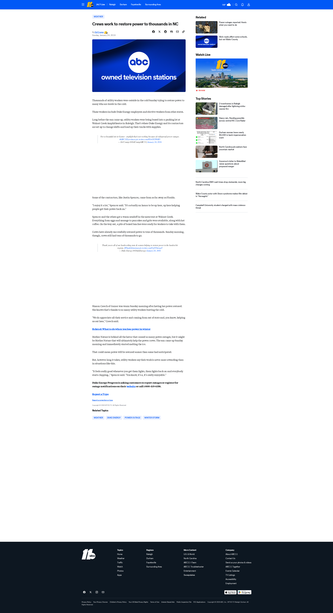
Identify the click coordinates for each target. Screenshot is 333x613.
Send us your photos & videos (238, 563)
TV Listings (230, 575)
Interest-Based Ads (168, 602)
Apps (119, 575)
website (131, 386)
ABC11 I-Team (190, 563)
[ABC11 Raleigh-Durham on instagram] (96, 592)
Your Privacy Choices (100, 602)
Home (119, 554)
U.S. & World (189, 554)
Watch (120, 567)
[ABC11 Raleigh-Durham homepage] (90, 5)
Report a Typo (100, 394)
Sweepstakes (189, 575)
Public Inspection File (184, 602)
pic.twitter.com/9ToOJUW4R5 (148, 139)
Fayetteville (136, 4)
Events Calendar (233, 571)
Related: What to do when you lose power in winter (121, 329)
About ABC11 (232, 554)
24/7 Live (100, 4)
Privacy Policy (86, 602)
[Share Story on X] (159, 31)
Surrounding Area (153, 4)
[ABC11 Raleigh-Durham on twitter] (90, 592)
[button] (83, 4)
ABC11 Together (233, 567)
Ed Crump (99, 32)
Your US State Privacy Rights (138, 602)
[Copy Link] (183, 31)
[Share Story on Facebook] (153, 31)
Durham (123, 4)
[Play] (222, 73)
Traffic (120, 563)
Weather (120, 558)
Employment (231, 583)
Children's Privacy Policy (118, 602)
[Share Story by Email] (177, 31)
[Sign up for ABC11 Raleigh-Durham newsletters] (103, 592)
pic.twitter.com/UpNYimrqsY (150, 247)
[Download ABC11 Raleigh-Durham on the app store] (230, 592)
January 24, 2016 (154, 142)
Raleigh (112, 4)
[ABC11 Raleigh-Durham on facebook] (84, 592)
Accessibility (231, 579)
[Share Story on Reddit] (165, 31)
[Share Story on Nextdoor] (171, 31)
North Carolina (190, 558)
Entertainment (190, 571)
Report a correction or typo (102, 400)
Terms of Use (154, 602)
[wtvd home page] (88, 554)
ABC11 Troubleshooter (194, 567)
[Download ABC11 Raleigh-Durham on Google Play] (244, 592)
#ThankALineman (131, 247)
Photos (120, 571)
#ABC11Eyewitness (127, 139)
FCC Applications (199, 602)
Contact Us (230, 558)
